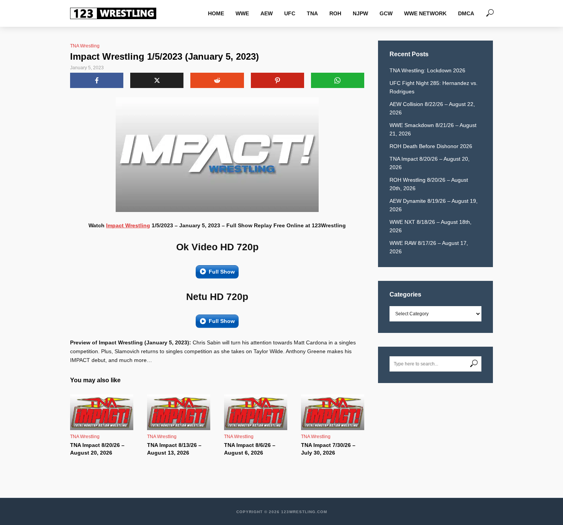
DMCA (466, 13)
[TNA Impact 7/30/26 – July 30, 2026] (332, 412)
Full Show (222, 272)
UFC (289, 13)
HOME (216, 13)
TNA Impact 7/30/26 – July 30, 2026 (328, 449)
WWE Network (425, 13)
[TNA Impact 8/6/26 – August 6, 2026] (255, 412)
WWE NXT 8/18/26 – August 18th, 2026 (430, 226)
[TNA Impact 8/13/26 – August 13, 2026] (178, 412)
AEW (266, 13)
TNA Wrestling (85, 46)
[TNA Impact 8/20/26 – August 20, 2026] (101, 412)
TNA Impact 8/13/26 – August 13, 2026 (174, 449)
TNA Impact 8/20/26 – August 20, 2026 (97, 449)
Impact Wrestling (128, 225)
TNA (312, 13)
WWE (242, 13)
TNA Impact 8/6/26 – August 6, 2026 (249, 449)
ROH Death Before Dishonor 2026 (431, 146)
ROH (335, 13)
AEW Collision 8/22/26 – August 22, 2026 (432, 108)
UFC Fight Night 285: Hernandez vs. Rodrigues (434, 87)
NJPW (360, 13)
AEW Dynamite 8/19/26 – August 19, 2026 (434, 205)
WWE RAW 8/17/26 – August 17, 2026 (429, 247)
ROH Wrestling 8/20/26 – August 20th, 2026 (429, 184)
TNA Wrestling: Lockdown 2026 (427, 70)
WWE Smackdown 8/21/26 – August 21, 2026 (433, 129)
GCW (386, 13)
